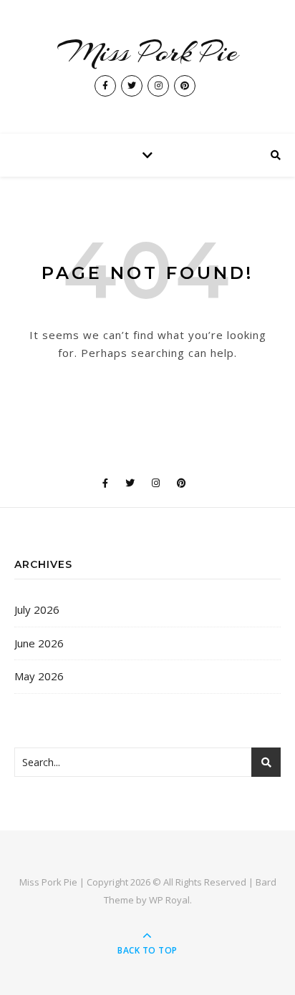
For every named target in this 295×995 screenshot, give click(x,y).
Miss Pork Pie (147, 52)
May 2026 (39, 676)
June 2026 (39, 643)
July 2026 (36, 609)
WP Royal (169, 899)
